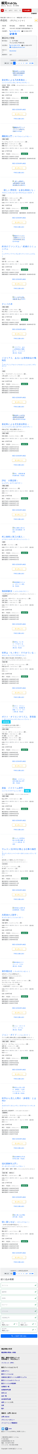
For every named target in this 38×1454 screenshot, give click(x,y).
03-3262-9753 (15, 31)
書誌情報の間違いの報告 (8, 1352)
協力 (2, 1408)
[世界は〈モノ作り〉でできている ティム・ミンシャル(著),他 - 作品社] (19, 645)
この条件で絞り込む (20, 1336)
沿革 (2, 1405)
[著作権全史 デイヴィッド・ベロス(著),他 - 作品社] (19, 964)
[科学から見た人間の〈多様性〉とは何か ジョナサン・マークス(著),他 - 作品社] (19, 1090)
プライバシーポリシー (8, 1420)
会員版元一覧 (5, 1386)
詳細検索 (34, 13)
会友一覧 (4, 1396)
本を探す (27, 10)
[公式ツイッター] (13, 34)
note (10, 1428)
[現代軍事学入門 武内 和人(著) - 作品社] (19, 1158)
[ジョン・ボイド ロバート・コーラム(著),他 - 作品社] (19, 1028)
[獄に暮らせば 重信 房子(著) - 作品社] (19, 1216)
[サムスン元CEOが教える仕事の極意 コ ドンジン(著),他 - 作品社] (19, 841)
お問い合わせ (5, 1416)
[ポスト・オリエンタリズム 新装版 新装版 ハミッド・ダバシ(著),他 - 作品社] (19, 709)
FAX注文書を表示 (19, 119)
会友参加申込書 (6, 1399)
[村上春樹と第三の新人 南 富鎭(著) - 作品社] (19, 530)
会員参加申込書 (6, 1389)
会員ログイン (5, 1371)
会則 (2, 1402)
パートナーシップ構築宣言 (9, 1423)
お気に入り (19, 114)
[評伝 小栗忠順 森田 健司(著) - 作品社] (19, 474)
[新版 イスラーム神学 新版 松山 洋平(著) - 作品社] (19, 781)
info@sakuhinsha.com (18, 47)
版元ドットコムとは (7, 1374)
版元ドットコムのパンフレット (10, 1380)
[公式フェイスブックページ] (16, 34)
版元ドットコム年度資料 (8, 1383)
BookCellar (13, 51)
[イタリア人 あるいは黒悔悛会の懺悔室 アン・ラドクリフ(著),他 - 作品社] (19, 350)
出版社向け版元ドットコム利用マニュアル (14, 1377)
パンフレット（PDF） (8, 1362)
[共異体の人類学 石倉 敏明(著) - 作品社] (19, 909)
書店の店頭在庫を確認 (19, 109)
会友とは (4, 1393)
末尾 (30, 63)
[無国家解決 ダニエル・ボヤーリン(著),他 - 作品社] (19, 584)
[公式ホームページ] (11, 34)
